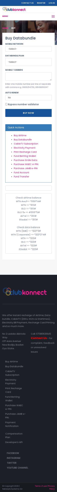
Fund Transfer (21, 176)
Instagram (13, 458)
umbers (19, 70)
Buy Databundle (23, 139)
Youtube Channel (17, 467)
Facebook (13, 453)
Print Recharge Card (25, 151)
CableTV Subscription (26, 143)
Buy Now (28, 112)
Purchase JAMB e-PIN (26, 168)
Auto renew (12, 92)
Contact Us (27, 3)
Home (5, 28)
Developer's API (13, 442)
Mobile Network (14, 44)
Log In (52, 3)
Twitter (11, 462)
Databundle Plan (14, 55)
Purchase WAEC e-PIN (26, 164)
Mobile (9, 70)
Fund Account (21, 172)
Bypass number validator (23, 104)
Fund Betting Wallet (25, 156)
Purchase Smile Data (25, 160)
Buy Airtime (20, 135)
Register (41, 3)
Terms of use (41, 486)
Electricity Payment (25, 147)
